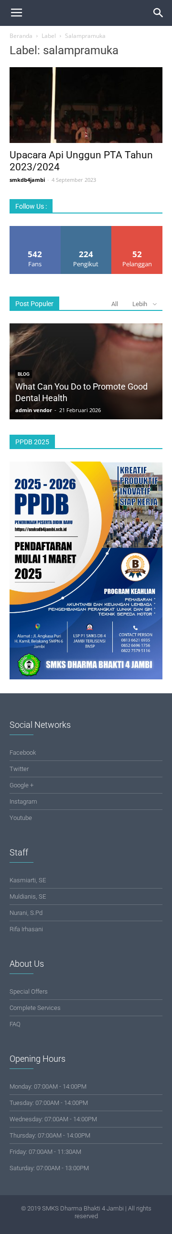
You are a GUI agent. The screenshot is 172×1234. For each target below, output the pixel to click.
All (114, 304)
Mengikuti (86, 229)
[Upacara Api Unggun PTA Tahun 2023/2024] (86, 105)
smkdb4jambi (27, 179)
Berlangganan (137, 229)
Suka (35, 229)
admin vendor (33, 410)
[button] (158, 13)
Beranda (21, 36)
